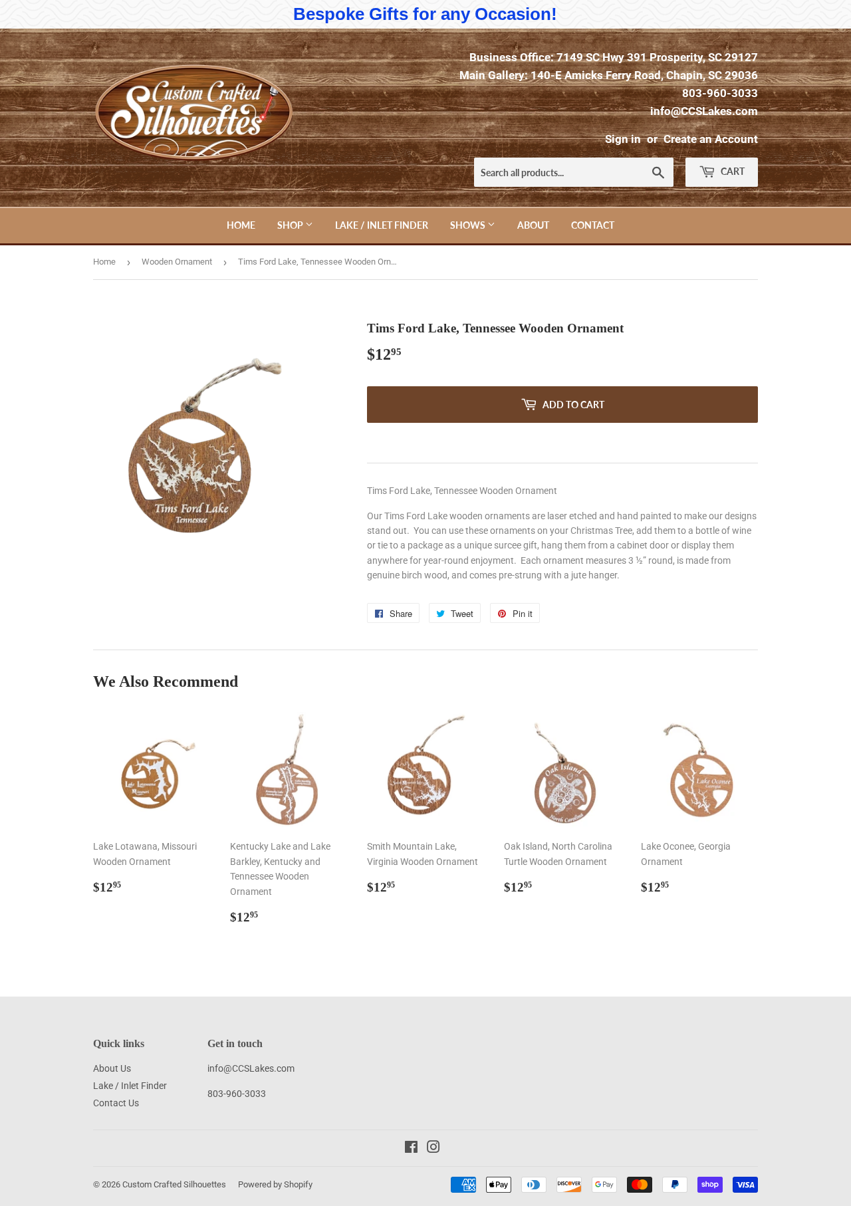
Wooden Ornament (177, 262)
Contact (592, 225)
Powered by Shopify (275, 1184)
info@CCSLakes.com (704, 111)
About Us (112, 1068)
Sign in (623, 139)
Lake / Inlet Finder (381, 225)
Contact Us (116, 1103)
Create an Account (711, 139)
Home (241, 225)
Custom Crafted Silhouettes (174, 1184)
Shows (468, 225)
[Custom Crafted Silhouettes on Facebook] (411, 1149)
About (533, 225)
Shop (291, 225)
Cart (732, 171)
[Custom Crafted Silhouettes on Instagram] (433, 1149)
